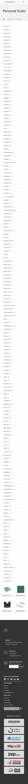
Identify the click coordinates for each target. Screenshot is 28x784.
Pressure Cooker (7, 206)
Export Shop (7, 700)
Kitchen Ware (7, 261)
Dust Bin (6, 407)
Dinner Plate (6, 428)
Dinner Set (6, 417)
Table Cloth (6, 121)
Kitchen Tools (7, 292)
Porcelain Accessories (9, 210)
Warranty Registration (9, 692)
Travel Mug (6, 74)
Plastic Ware (6, 213)
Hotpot (5, 332)
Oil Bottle (6, 234)
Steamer (6, 149)
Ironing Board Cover (8, 326)
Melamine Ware (7, 240)
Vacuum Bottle (7, 70)
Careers (6, 688)
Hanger (5, 377)
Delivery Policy (7, 702)
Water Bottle (7, 53)
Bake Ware (6, 543)
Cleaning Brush (7, 496)
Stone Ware (6, 142)
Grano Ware (6, 383)
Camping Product (8, 519)
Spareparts (6, 159)
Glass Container (7, 390)
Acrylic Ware (6, 571)
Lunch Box (6, 247)
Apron (5, 560)
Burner (5, 523)
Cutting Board (7, 434)
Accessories (6, 574)
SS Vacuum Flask (7, 152)
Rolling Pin (6, 203)
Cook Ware (6, 455)
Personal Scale (7, 217)
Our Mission (7, 690)
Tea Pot (5, 81)
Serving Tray (6, 172)
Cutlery (5, 438)
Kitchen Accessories (8, 305)
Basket (5, 533)
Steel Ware (6, 145)
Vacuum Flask (7, 64)
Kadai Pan (6, 322)
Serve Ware (6, 183)
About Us (6, 685)
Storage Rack (7, 132)
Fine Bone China (7, 404)
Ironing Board (7, 329)
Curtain (5, 445)
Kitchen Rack (7, 302)
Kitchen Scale (7, 298)
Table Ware (6, 91)
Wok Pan (6, 26)
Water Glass (6, 47)
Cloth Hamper (7, 479)
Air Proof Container (8, 567)
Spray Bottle (6, 155)
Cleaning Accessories (8, 499)
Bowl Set (6, 526)
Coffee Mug (6, 472)
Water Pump (6, 33)
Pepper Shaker (7, 220)
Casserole (6, 502)
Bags (5, 554)
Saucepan (6, 200)
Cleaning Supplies (8, 485)
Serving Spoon (7, 176)
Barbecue (6, 537)
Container (6, 462)
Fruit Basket (6, 400)
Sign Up (21, 666)
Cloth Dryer (6, 482)
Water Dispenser (7, 50)
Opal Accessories (8, 230)
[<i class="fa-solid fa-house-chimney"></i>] (4, 19)
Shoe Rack (6, 166)
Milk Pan (6, 237)
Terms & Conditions (8, 705)
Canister (5, 516)
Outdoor (6, 223)
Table (5, 128)
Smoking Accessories (8, 162)
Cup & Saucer (7, 451)
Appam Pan (6, 564)
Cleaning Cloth (7, 492)
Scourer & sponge (8, 196)
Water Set (6, 30)
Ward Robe (6, 60)
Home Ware (6, 339)
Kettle (5, 319)
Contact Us (6, 698)
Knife (5, 254)
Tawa (5, 84)
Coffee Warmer (7, 468)
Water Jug (6, 40)
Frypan (5, 394)
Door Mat (6, 411)
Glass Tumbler (7, 387)
